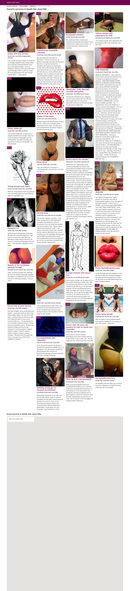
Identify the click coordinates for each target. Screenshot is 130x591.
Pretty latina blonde (104, 314)
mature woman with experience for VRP (104, 34)
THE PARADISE (102, 70)
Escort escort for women (77, 159)
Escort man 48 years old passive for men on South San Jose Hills (79, 327)
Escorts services (12, 6)
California (33, 6)
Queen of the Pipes (45, 116)
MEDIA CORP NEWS (13, 2)
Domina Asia (42, 213)
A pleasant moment (74, 35)
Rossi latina (42, 162)
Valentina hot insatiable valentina (47, 51)
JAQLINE (99, 192)
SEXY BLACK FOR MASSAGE (78, 379)
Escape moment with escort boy (78, 274)
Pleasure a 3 (13, 228)
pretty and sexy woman (18, 54)
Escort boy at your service (19, 306)
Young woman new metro (19, 186)
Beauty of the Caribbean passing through (18, 266)
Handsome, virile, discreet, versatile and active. (77, 90)
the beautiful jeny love (105, 378)
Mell (39, 300)
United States (23, 6)
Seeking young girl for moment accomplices (46, 389)
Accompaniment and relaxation (46, 339)
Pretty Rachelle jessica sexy (107, 268)
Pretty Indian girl (15, 128)
